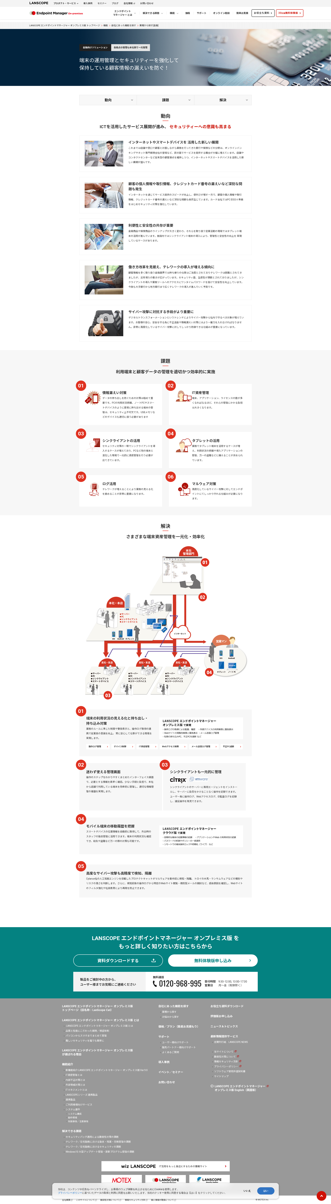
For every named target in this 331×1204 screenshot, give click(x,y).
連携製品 (70, 1099)
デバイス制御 (120, 746)
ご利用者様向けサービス (79, 1104)
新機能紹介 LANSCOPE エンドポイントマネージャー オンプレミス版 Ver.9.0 (107, 1070)
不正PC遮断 (228, 746)
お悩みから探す (170, 1016)
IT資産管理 (144, 746)
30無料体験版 (288, 13)
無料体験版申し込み (213, 960)
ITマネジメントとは (76, 1089)
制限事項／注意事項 (78, 1121)
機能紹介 (67, 1064)
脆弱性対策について (225, 1056)
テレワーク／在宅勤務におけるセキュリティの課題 (93, 1146)
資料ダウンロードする (118, 960)
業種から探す (169, 1011)
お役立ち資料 (261, 13)
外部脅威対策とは (75, 1084)
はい (265, 1190)
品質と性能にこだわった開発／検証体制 (87, 1030)
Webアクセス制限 (170, 746)
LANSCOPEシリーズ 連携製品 (82, 1094)
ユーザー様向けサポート (175, 1042)
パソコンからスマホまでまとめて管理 (86, 1035)
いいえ (247, 1190)
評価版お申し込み (221, 1016)
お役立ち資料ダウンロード (227, 1006)
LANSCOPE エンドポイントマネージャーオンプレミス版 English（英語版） (240, 1088)
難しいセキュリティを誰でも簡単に (85, 1040)
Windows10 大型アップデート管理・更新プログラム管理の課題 (100, 1151)
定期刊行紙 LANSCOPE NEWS (231, 1042)
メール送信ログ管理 (201, 746)
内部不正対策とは (75, 1080)
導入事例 (87, 3)
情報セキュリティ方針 (226, 1061)
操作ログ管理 (95, 746)
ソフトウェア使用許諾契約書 (229, 1071)
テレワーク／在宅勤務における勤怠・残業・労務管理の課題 (98, 1141)
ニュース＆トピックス (224, 1026)
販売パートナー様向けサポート (179, 1047)
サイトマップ (221, 1076)
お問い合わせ (147, 3)
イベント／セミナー (170, 1072)
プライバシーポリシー (226, 1066)
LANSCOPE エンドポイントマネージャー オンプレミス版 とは (99, 1025)
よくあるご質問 (170, 1052)
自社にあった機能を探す (173, 1006)
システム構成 (75, 1114)
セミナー (102, 3)
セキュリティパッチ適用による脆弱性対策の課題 (92, 1137)
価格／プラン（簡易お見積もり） (179, 1026)
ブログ (115, 3)
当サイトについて (223, 1051)
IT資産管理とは (74, 1075)
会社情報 (128, 3)
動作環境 (72, 1117)
